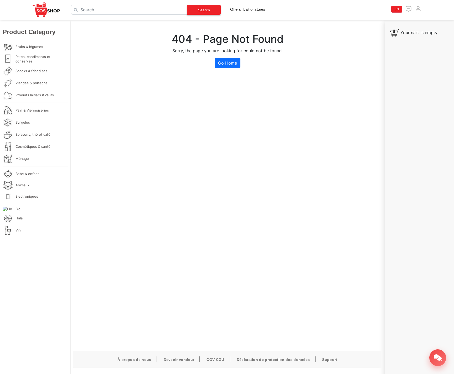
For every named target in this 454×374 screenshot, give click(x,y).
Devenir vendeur (179, 359)
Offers (235, 9)
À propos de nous (134, 359)
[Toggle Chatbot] (437, 357)
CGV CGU (215, 359)
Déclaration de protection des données (273, 359)
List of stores (254, 9)
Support (329, 359)
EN (397, 9)
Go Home (227, 63)
